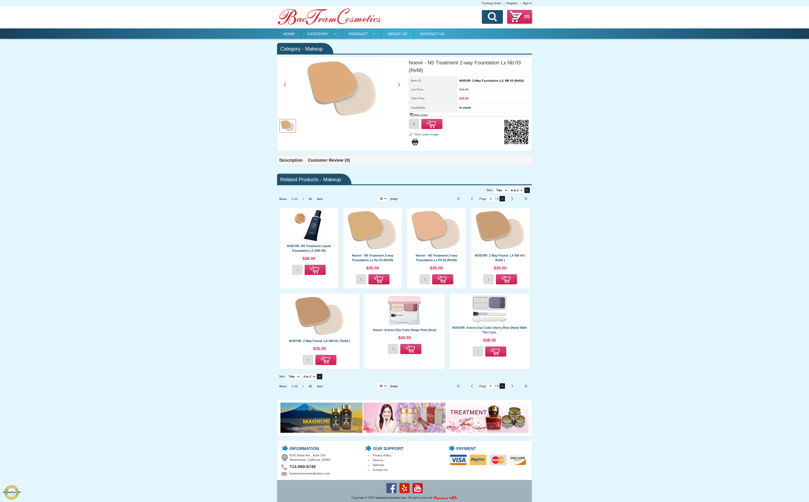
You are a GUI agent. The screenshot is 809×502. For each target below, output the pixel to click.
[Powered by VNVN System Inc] (445, 497)
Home (289, 34)
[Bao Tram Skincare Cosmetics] (329, 24)
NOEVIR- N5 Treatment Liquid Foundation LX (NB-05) (309, 248)
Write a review (421, 115)
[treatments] (487, 431)
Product (358, 34)
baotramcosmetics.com (391, 497)
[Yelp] (404, 493)
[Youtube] (417, 493)
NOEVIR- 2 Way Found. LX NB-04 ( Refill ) (500, 258)
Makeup (314, 49)
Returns (378, 460)
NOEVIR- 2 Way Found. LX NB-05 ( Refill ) (319, 341)
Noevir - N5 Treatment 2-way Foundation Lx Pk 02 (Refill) (436, 258)
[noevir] (404, 431)
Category (318, 34)
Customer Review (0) (329, 160)
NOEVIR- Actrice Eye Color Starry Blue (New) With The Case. (489, 330)
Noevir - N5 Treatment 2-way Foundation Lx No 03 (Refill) (372, 258)
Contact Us (432, 34)
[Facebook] (391, 493)
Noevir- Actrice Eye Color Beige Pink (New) (404, 330)
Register (512, 3)
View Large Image (426, 134)
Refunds (378, 465)
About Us (397, 34)
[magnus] (321, 431)
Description (291, 160)
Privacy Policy (382, 455)
